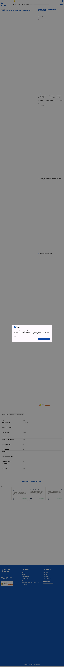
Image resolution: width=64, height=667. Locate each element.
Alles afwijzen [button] (32, 338)
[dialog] (32, 333)
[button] (18, 338)
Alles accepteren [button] (44, 338)
